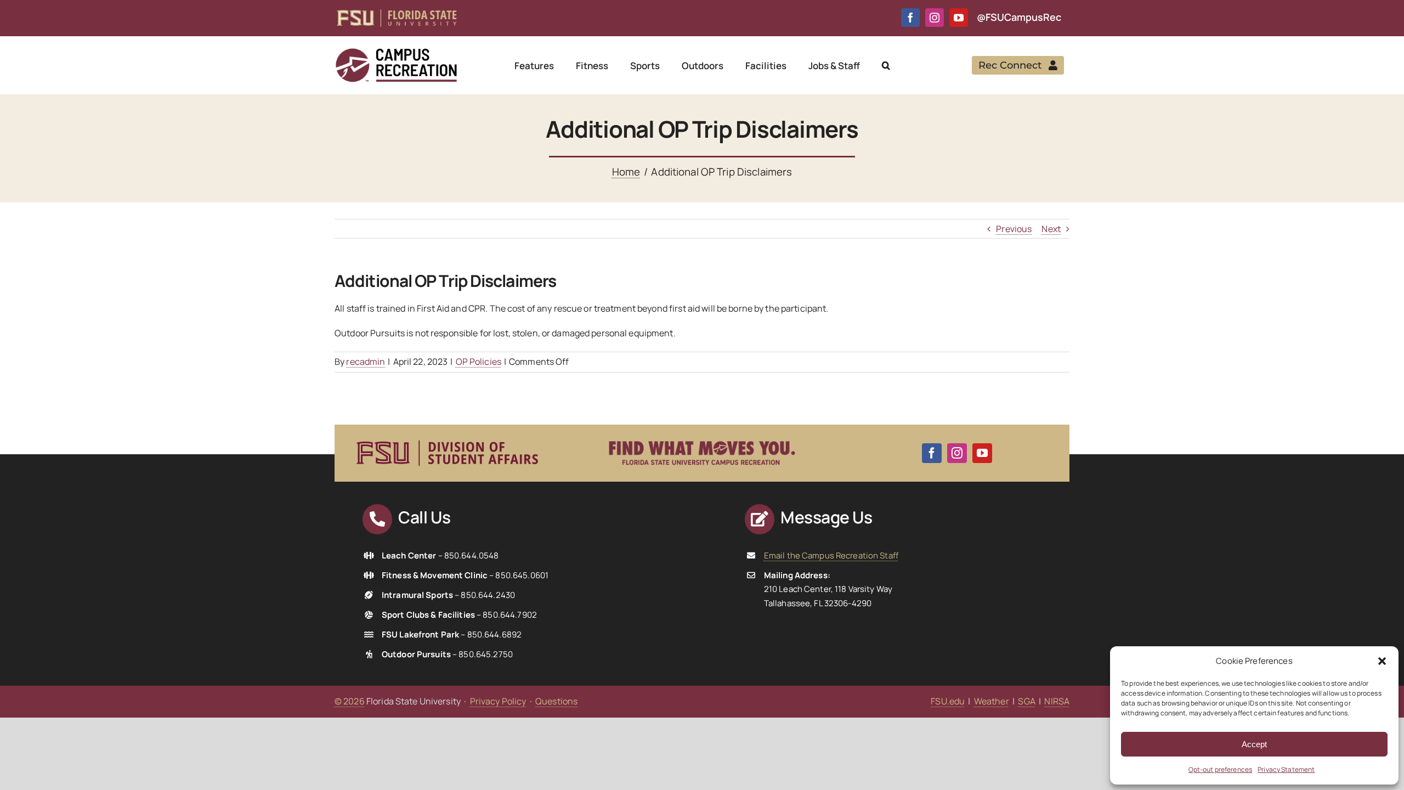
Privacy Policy (498, 701)
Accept (1254, 744)
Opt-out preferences (1220, 769)
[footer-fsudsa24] (447, 436)
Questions (556, 701)
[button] (1382, 661)
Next (1051, 229)
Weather (991, 701)
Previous (1014, 229)
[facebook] (910, 17)
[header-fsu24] (396, 14)
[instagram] (934, 17)
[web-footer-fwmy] (702, 434)
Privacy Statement (1286, 769)
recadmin (365, 362)
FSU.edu (948, 701)
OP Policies (478, 362)
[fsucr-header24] (396, 52)
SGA (1026, 701)
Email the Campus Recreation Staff (831, 555)
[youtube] (958, 17)
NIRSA (1056, 701)
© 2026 (350, 701)
